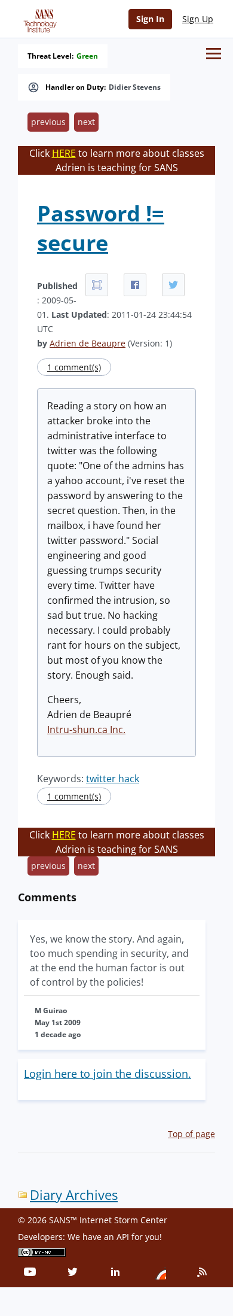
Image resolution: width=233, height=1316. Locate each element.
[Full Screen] (96, 284)
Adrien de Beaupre (87, 343)
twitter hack (112, 778)
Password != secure (100, 228)
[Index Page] (38, 19)
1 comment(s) (74, 367)
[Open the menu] (213, 53)
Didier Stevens (135, 87)
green (87, 56)
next (86, 121)
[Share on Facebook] (135, 284)
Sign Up (197, 19)
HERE (64, 153)
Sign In (150, 19)
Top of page (191, 1133)
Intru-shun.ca (77, 729)
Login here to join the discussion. (107, 1073)
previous (48, 121)
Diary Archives (74, 1195)
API (122, 1236)
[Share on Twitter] (173, 284)
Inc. (116, 729)
